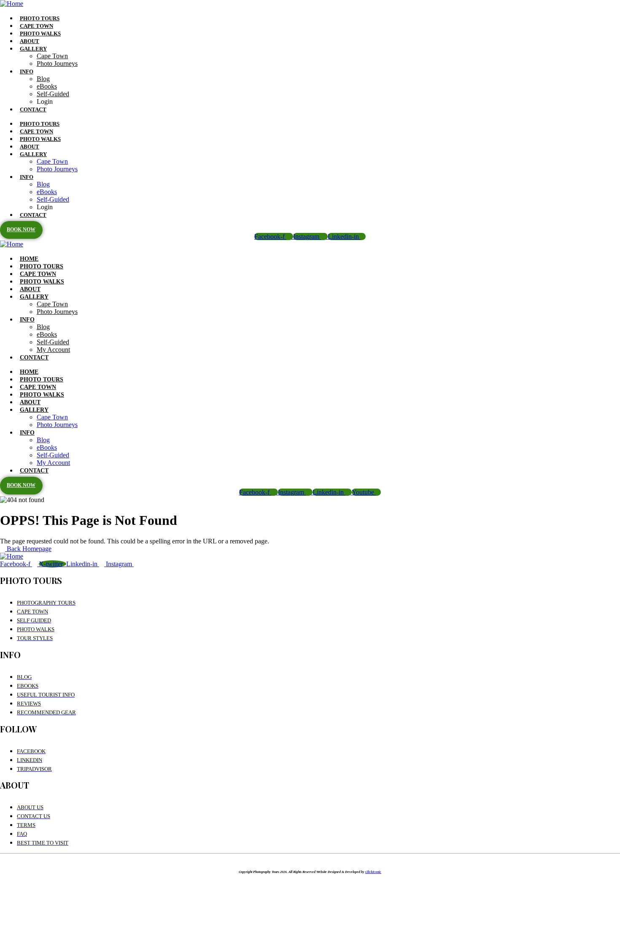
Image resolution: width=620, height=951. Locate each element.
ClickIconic (373, 872)
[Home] (11, 3)
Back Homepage (28, 548)
